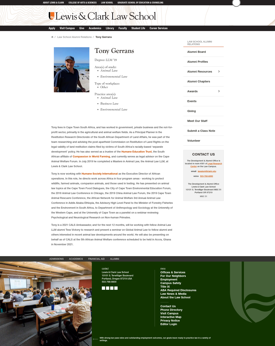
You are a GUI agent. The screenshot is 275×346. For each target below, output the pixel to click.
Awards (192, 91)
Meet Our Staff (197, 121)
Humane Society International (100, 173)
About (53, 2)
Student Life (138, 28)
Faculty (123, 28)
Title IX (165, 286)
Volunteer (193, 140)
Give (81, 28)
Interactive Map (170, 317)
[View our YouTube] (116, 288)
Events (192, 101)
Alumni (114, 259)
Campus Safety (170, 283)
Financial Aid (96, 259)
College (83, 2)
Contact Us (203, 154)
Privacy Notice (170, 320)
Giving (191, 111)
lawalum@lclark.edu (207, 171)
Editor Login (168, 324)
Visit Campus (67, 28)
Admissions (56, 259)
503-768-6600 (109, 281)
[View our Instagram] (107, 288)
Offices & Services (172, 272)
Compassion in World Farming (91, 156)
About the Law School (175, 297)
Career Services (159, 28)
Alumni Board (196, 52)
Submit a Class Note (201, 131)
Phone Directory (171, 310)
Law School (107, 2)
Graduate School (140, 2)
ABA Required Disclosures (178, 290)
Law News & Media (173, 293)
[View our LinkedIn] (111, 288)
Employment (168, 279)
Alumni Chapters (198, 81)
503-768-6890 (206, 176)
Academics (95, 28)
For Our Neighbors (173, 276)
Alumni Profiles (197, 61)
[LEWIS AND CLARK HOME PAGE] (37, 2)
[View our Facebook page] (103, 288)
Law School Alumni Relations (74, 37)
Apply (52, 28)
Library (110, 28)
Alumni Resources (199, 71)
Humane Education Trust (136, 151)
